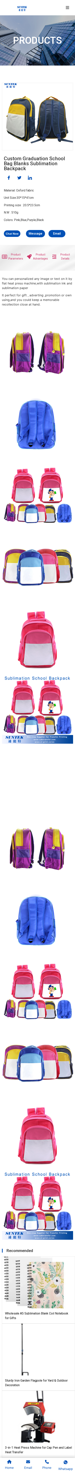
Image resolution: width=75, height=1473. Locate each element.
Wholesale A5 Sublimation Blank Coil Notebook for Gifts (36, 1316)
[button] (12, 233)
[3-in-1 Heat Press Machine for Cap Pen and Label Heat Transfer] (34, 1417)
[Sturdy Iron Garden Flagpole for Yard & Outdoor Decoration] (34, 1349)
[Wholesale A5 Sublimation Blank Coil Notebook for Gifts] (34, 1282)
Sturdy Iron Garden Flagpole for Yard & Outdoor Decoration (36, 1383)
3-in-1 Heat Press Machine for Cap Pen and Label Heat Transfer (38, 1450)
